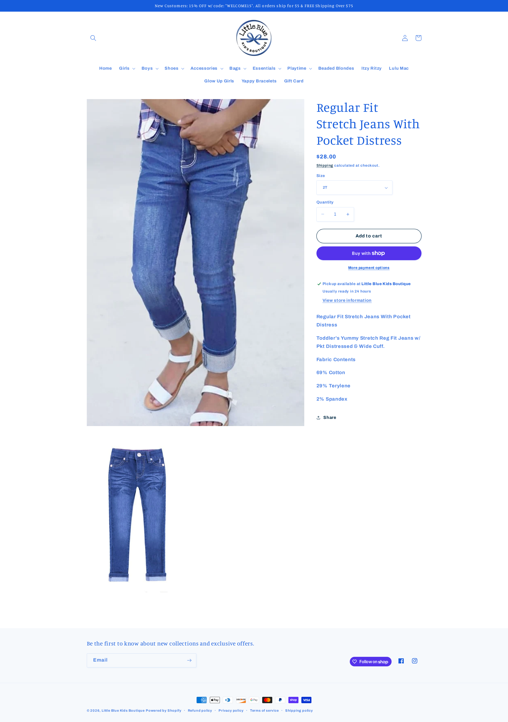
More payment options (369, 268)
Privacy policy (231, 710)
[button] (93, 38)
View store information (347, 300)
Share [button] (329, 417)
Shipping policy (299, 710)
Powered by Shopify (164, 710)
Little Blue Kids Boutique (123, 710)
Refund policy (200, 710)
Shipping (324, 165)
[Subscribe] (189, 660)
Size (320, 176)
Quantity (325, 202)
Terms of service (264, 710)
